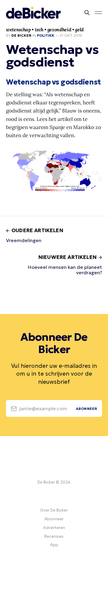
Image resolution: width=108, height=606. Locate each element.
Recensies (54, 536)
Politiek (45, 35)
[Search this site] (87, 12)
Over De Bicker (54, 510)
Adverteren (54, 527)
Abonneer (54, 518)
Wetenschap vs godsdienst (53, 82)
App (54, 544)
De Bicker (21, 35)
